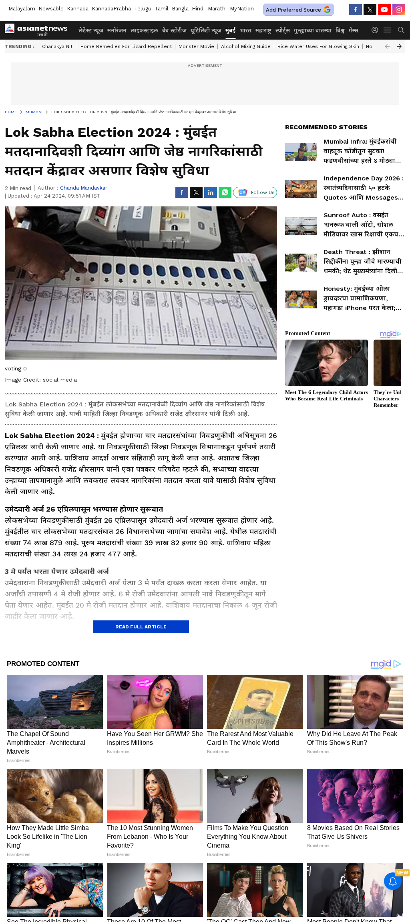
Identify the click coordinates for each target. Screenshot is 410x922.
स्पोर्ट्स (282, 30)
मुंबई (230, 30)
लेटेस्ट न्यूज (90, 30)
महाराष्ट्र (263, 30)
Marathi (217, 9)
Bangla (180, 9)
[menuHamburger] (388, 30)
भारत (245, 30)
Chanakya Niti (58, 46)
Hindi (198, 9)
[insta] (398, 9)
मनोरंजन (117, 30)
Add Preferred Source (293, 10)
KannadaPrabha (111, 9)
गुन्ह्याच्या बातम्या (313, 30)
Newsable (51, 9)
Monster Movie (196, 46)
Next (399, 46)
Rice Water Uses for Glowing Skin (318, 46)
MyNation (242, 9)
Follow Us (263, 192)
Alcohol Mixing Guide (246, 46)
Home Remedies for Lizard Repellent (126, 46)
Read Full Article (141, 627)
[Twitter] (370, 9)
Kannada (77, 9)
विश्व (340, 30)
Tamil (162, 9)
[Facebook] (355, 9)
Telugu (142, 9)
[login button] (377, 30)
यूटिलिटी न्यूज (206, 30)
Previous (387, 46)
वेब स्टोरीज (174, 30)
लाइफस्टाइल (144, 30)
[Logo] (39, 30)
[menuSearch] (401, 30)
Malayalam (21, 9)
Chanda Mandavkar (83, 188)
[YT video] (384, 9)
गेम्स (353, 30)
